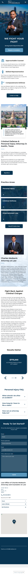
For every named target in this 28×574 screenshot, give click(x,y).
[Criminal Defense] (14, 203)
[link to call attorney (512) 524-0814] (2, 2)
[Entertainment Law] (14, 216)
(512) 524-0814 (6, 495)
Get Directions (5, 507)
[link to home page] (14, 2)
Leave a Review (5, 504)
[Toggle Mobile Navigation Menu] (25, 2)
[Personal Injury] (14, 191)
